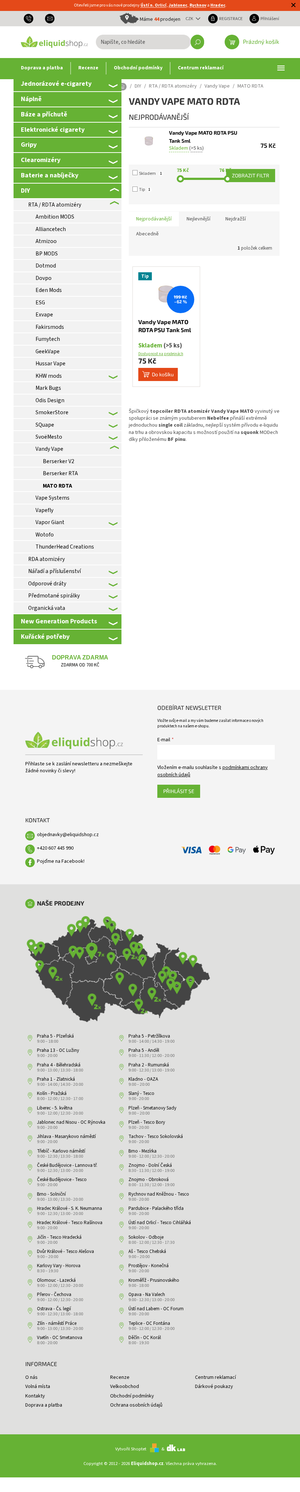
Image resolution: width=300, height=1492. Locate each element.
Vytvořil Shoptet (130, 1449)
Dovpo (43, 278)
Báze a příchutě (44, 114)
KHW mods (48, 376)
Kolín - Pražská (52, 1093)
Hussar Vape (50, 363)
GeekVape (47, 351)
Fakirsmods (49, 327)
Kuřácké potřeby (45, 636)
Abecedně (147, 234)
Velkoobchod (124, 1386)
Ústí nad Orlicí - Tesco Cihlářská (159, 1222)
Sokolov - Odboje (146, 1237)
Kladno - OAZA (143, 1079)
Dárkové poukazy (214, 1386)
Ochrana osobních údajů (136, 1405)
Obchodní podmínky (132, 1396)
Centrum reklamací (215, 1377)
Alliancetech (50, 229)
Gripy (29, 144)
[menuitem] (42, 68)
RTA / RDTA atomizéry (54, 205)
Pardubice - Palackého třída (156, 1208)
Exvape (44, 315)
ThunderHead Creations (64, 547)
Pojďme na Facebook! (61, 861)
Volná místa (37, 1386)
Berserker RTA (60, 473)
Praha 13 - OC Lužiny (58, 1050)
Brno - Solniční (51, 1194)
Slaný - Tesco (141, 1093)
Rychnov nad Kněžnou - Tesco (158, 1194)
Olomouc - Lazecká (56, 1280)
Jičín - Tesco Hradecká (59, 1237)
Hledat (197, 42)
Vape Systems (52, 498)
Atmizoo (46, 241)
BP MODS (46, 254)
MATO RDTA (57, 486)
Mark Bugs (48, 388)
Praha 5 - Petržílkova (149, 1036)
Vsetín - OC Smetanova (59, 1337)
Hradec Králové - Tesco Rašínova (69, 1222)
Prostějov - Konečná (148, 1265)
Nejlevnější (198, 219)
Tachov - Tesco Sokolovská (155, 1136)
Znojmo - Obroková (148, 1179)
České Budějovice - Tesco (62, 1179)
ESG (40, 303)
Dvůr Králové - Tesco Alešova (65, 1251)
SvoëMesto (48, 437)
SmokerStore (51, 412)
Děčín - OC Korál (144, 1337)
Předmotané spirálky (54, 596)
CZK (189, 18)
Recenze (120, 1377)
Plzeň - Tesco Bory (146, 1122)
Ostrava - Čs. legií (54, 1309)
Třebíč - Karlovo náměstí (61, 1151)
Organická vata (46, 608)
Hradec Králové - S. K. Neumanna (69, 1208)
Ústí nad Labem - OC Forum (156, 1309)
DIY (25, 190)
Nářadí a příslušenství (54, 571)
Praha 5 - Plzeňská (55, 1036)
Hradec (217, 5)
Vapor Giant (49, 522)
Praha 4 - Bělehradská (58, 1065)
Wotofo (44, 535)
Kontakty (35, 1396)
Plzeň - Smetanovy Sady (152, 1108)
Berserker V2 (58, 461)
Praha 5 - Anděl (143, 1050)
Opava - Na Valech (146, 1294)
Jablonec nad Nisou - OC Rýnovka (71, 1122)
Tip (144, 189)
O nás (31, 1377)
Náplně (31, 99)
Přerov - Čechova (54, 1294)
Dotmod (45, 266)
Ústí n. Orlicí (153, 5)
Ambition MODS (54, 217)
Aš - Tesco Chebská (147, 1251)
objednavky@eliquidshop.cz (68, 834)
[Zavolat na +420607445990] (31, 18)
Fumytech (47, 339)
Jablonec (178, 5)
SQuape (44, 425)
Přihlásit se (178, 791)
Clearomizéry (40, 160)
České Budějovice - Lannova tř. (67, 1165)
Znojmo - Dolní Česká (150, 1165)
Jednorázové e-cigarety (56, 83)
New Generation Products (59, 621)
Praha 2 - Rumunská (148, 1065)
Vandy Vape (49, 449)
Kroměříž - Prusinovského (153, 1280)
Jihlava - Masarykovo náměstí (66, 1136)
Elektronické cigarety (53, 129)
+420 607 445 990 (55, 848)
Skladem (150, 173)
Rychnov (198, 5)
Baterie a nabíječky (49, 175)
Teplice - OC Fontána (149, 1323)
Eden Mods (48, 290)
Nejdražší (235, 219)
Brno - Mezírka (142, 1151)
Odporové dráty (47, 584)
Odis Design (49, 400)
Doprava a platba (43, 1405)
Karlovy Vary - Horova (58, 1265)
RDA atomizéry (46, 559)
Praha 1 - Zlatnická (56, 1079)
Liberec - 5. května (54, 1108)
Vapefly (44, 510)
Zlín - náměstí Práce (56, 1323)
